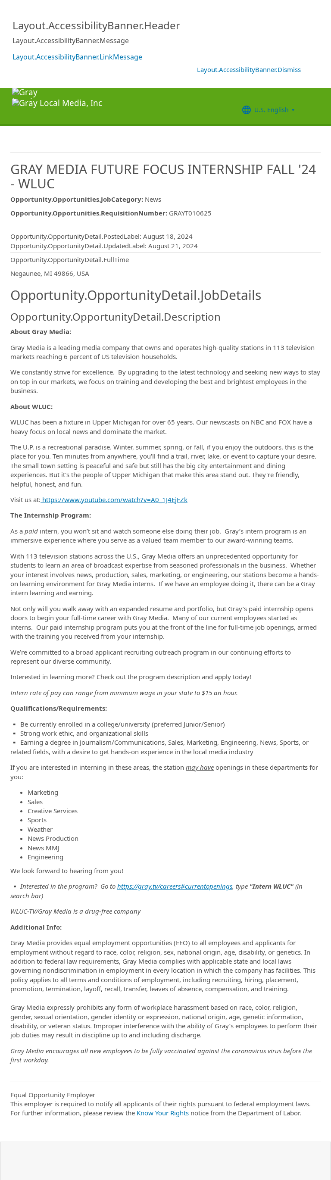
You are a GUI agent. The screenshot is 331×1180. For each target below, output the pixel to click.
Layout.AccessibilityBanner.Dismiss (249, 69)
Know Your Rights (163, 1112)
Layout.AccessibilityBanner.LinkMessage (77, 57)
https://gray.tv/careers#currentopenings (174, 886)
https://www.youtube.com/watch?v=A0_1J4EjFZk (114, 499)
